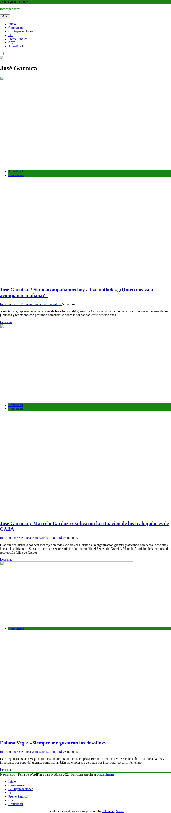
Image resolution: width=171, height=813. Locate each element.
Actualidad (15, 46)
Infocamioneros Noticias (16, 304)
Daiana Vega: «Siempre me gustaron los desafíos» (53, 743)
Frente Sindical (18, 39)
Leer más (6, 322)
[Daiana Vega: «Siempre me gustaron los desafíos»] (66, 621)
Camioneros (16, 27)
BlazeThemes (105, 774)
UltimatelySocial (113, 811)
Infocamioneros (10, 9)
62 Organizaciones (20, 31)
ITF (10, 35)
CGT (11, 42)
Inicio (12, 24)
